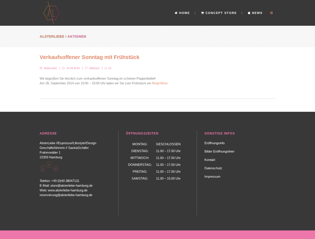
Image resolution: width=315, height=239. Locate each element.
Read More (160, 83)
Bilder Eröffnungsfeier (219, 151)
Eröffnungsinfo (214, 143)
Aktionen (94, 68)
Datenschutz (213, 168)
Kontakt (209, 160)
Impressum (212, 176)
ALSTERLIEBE (52, 36)
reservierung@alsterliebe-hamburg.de (66, 195)
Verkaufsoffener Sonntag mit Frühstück (90, 57)
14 (109, 68)
